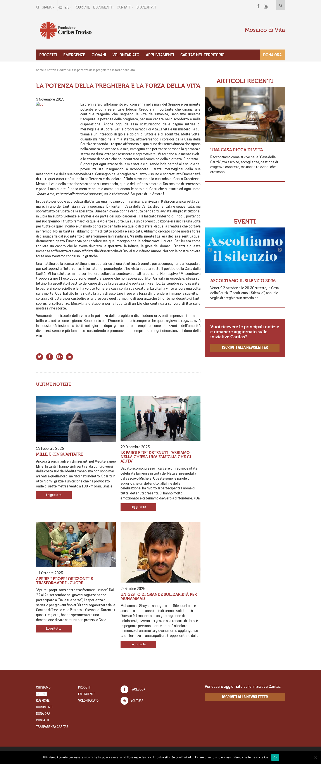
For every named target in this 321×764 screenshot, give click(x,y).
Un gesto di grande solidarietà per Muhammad (159, 596)
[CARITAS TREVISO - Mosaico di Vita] (65, 30)
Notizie (41, 694)
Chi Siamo (43, 687)
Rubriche (82, 7)
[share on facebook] (49, 356)
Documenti (44, 707)
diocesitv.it (146, 7)
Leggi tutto (54, 495)
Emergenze (74, 55)
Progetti (48, 55)
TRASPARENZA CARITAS (52, 726)
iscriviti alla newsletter (245, 347)
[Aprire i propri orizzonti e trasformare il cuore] (76, 544)
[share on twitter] (39, 356)
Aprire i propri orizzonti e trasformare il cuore (64, 581)
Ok (275, 757)
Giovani (99, 55)
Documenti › (103, 7)
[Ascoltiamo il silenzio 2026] (245, 250)
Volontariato (125, 55)
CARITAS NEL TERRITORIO (202, 55)
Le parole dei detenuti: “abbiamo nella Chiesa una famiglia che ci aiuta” (156, 457)
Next (279, 109)
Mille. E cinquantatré (59, 454)
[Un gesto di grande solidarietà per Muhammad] (161, 552)
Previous (210, 109)
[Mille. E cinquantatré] (76, 419)
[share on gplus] (59, 356)
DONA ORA (43, 713)
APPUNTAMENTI (160, 55)
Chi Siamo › (45, 7)
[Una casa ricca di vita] (245, 114)
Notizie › (64, 7)
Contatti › (125, 7)
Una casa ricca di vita (236, 149)
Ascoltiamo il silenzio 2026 (243, 280)
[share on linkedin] (69, 356)
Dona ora (272, 55)
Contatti (42, 720)
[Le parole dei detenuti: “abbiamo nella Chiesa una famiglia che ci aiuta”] (161, 418)
